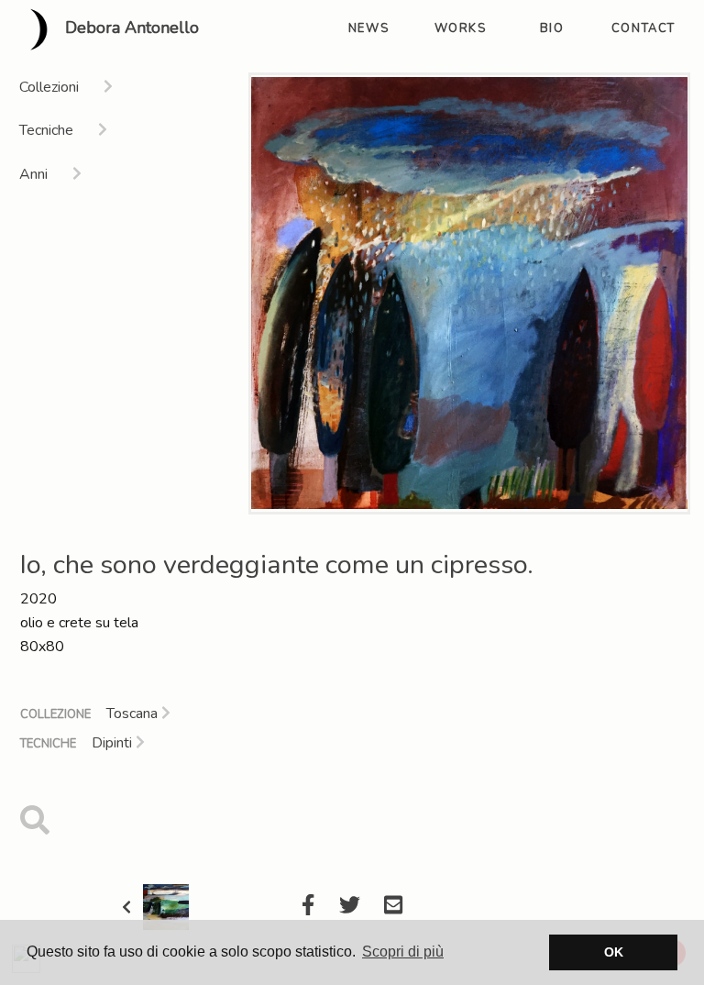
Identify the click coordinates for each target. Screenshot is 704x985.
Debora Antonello (129, 28)
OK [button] (613, 952)
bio (552, 28)
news (368, 28)
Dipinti (114, 743)
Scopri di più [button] (403, 951)
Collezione (55, 714)
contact (643, 28)
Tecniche (48, 744)
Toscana (133, 713)
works (460, 28)
